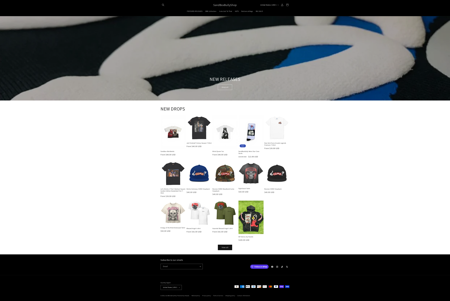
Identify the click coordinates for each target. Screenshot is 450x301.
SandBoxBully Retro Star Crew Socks (248, 152)
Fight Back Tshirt (244, 189)
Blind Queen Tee (218, 151)
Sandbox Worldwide (167, 151)
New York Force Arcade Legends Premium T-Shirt (275, 144)
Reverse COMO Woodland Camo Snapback (223, 190)
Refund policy (196, 295)
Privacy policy (206, 295)
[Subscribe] (200, 266)
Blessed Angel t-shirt (194, 228)
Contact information (243, 295)
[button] (163, 4)
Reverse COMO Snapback (273, 189)
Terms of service (218, 295)
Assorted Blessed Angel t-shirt (222, 228)
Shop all (225, 87)
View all (225, 247)
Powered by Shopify (183, 295)
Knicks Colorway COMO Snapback (198, 189)
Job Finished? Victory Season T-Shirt (199, 143)
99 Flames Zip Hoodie (245, 237)
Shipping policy (230, 295)
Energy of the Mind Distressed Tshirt (173, 228)
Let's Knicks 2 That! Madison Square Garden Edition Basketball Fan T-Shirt (173, 191)
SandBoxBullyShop (171, 295)
